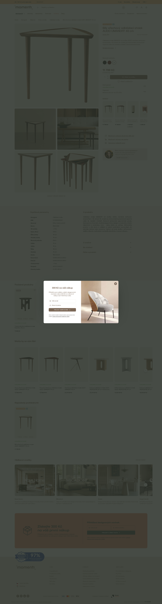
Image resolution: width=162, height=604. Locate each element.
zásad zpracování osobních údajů (60, 316)
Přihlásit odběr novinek (61, 309)
